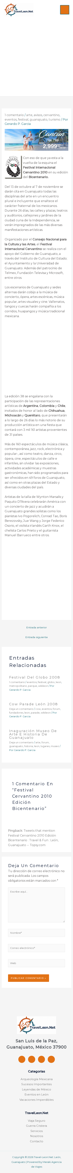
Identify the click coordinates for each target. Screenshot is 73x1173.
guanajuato (38, 119)
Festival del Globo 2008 (34, 677)
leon (58, 682)
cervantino (51, 115)
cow (38, 709)
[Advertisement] (36, 54)
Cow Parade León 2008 (33, 704)
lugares (45, 746)
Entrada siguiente (36, 637)
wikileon (43, 686)
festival (23, 119)
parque (32, 686)
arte (29, 115)
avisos (38, 115)
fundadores (16, 712)
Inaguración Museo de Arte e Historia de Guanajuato (33, 734)
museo (55, 746)
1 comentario (14, 115)
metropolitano (18, 686)
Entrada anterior (36, 627)
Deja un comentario (21, 709)
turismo (54, 119)
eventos (11, 119)
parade (35, 712)
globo (51, 682)
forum (56, 709)
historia (28, 746)
